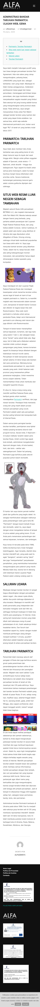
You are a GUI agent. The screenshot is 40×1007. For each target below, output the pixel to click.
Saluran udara (14, 56)
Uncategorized (25, 29)
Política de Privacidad (10, 871)
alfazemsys (10, 29)
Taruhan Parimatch (16, 59)
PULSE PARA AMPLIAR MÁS (12, 905)
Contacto (6, 875)
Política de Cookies (9, 873)
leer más (25, 1004)
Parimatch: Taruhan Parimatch (20, 46)
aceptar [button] (18, 1004)
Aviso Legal (7, 868)
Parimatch (18, 399)
